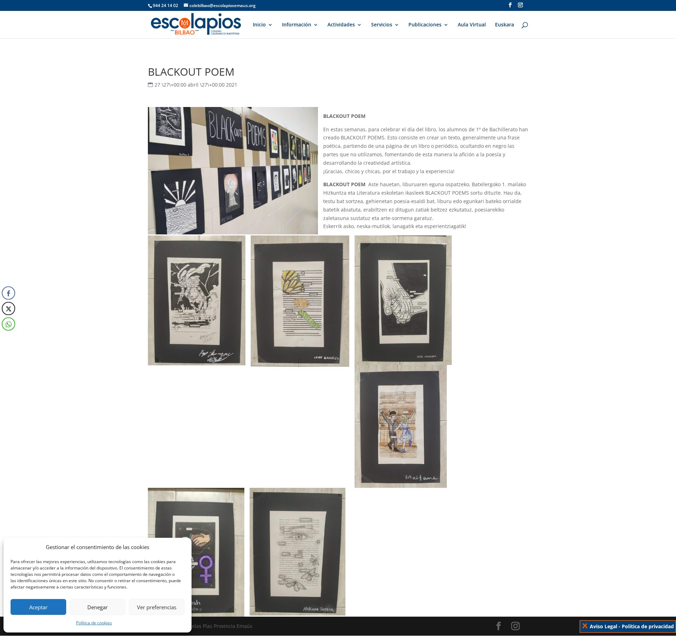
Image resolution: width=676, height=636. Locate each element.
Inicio (259, 25)
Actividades (341, 25)
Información (296, 25)
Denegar (97, 607)
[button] (8, 338)
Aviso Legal (603, 626)
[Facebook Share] (8, 293)
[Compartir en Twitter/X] (8, 308)
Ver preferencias (156, 607)
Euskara (504, 25)
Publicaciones (425, 25)
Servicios (381, 25)
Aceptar (38, 607)
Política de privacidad (648, 626)
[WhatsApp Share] (8, 323)
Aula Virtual (472, 25)
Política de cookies (94, 623)
